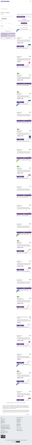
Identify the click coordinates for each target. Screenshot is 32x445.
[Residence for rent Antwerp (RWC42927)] (24, 70)
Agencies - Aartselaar (23, 402)
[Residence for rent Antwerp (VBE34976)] (24, 182)
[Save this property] (30, 30)
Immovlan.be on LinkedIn (4, 432)
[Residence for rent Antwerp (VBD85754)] (24, 349)
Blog (1, 417)
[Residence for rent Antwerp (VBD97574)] (24, 200)
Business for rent (19, 425)
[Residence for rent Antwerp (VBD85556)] (24, 219)
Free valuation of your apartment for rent (5, 428)
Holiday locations (20, 430)
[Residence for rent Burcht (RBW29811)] (24, 256)
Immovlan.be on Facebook (4, 431)
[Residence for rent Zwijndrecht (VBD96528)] (24, 275)
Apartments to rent (19, 424)
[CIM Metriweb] (18, 441)
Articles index (19, 429)
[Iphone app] (3, 437)
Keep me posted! (24, 23)
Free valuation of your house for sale (5, 426)
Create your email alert (19, 427)
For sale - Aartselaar (16, 402)
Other (1, 423)
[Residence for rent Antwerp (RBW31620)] (24, 331)
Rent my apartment (3, 422)
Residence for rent (19, 37)
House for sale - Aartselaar (10, 402)
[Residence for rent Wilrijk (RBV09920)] (24, 52)
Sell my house (2, 420)
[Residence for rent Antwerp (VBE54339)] (24, 312)
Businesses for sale (19, 421)
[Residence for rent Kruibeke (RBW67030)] (24, 89)
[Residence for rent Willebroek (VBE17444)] (24, 145)
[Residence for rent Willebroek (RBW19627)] (24, 126)
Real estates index (20, 417)
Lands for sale (18, 420)
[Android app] (3, 435)
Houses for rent (18, 423)
